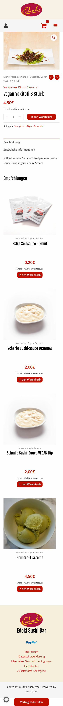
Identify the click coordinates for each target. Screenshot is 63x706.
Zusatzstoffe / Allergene (31, 670)
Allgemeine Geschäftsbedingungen (31, 661)
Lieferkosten (31, 666)
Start (6, 76)
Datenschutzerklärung (31, 656)
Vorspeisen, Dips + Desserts (24, 76)
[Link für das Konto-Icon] (6, 25)
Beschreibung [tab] (12, 142)
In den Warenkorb (41, 116)
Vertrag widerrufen (31, 702)
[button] (54, 37)
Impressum (31, 651)
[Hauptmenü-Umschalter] (55, 26)
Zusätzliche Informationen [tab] (19, 149)
